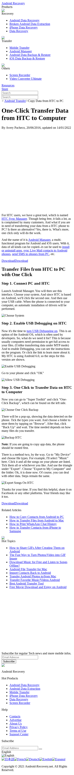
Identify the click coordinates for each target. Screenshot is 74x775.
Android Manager (20, 51)
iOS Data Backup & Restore (27, 58)
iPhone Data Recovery (23, 27)
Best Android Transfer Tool (26, 583)
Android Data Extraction (24, 688)
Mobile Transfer (19, 47)
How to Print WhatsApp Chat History (33, 524)
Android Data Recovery (24, 20)
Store (5, 89)
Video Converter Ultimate (25, 78)
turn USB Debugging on (42, 331)
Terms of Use (17, 730)
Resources (8, 85)
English (6, 752)
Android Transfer (15, 101)
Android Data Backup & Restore (30, 55)
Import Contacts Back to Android (30, 572)
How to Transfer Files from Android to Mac (36, 520)
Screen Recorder (19, 75)
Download (8, 260)
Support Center (18, 734)
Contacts (14, 716)
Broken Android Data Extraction (29, 24)
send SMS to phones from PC (30, 254)
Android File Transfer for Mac (28, 569)
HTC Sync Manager (14, 218)
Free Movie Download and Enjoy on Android (38, 587)
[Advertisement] (37, 171)
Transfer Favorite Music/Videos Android (34, 580)
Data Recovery (18, 31)
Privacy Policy (18, 727)
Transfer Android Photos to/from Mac (32, 576)
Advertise (15, 720)
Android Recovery (13, 3)
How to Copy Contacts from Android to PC (36, 517)
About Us (15, 723)
